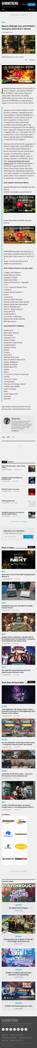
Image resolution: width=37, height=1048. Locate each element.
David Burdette (7, 469)
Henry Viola (6, 643)
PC (13, 437)
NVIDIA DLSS (8, 163)
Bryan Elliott (7, 491)
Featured (10, 462)
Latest (4, 462)
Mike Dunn (19, 910)
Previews (18, 905)
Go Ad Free (23, 15)
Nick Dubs (6, 503)
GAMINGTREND (10, 1046)
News (3, 22)
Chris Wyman (7, 675)
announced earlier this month (19, 161)
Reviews (4, 706)
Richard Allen (8, 32)
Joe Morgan (6, 516)
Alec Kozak (6, 481)
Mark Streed (19, 944)
